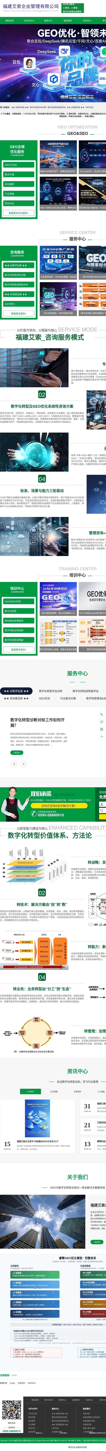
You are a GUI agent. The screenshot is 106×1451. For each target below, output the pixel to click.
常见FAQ (9, 203)
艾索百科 (77, 1091)
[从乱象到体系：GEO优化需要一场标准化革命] (58, 260)
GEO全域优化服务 (17, 150)
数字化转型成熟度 (14, 640)
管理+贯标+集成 (89, 1428)
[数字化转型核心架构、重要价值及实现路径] (58, 632)
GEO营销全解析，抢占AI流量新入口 (58, 612)
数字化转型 (10, 611)
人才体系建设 (88, 1431)
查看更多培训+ (18, 649)
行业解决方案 (68, 698)
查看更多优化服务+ (19, 213)
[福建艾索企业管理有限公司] (42, 8)
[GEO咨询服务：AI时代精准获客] (58, 296)
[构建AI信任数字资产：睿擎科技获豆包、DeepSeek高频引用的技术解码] (58, 154)
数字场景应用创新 (14, 630)
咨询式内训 (87, 1424)
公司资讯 (30, 1091)
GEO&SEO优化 (13, 601)
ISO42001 (32, 1383)
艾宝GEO (21, 1383)
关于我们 (63, 1433)
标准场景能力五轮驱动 (91, 1417)
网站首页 (10, 20)
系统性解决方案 (89, 1420)
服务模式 (68, 20)
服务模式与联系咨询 (97, 1433)
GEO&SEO (29, 20)
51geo (12, 1383)
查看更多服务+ (18, 313)
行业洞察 (9, 193)
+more (17, 752)
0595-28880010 (101, 714)
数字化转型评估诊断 (38, 107)
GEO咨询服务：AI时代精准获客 (58, 313)
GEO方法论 (11, 164)
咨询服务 (17, 253)
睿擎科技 (3, 1383)
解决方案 (9, 174)
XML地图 (71, 1440)
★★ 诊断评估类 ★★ (20, 107)
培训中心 (87, 20)
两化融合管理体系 (14, 620)
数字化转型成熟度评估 (57, 107)
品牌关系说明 (81, 1447)
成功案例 (9, 184)
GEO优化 (89, 107)
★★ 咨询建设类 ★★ (75, 107)
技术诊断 (31, 1431)
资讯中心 (39, 1433)
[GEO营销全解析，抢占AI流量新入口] (58, 596)
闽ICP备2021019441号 (58, 1440)
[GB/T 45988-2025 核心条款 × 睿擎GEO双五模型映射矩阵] (58, 191)
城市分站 (71, 1447)
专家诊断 (86, 1413)
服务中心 (48, 20)
